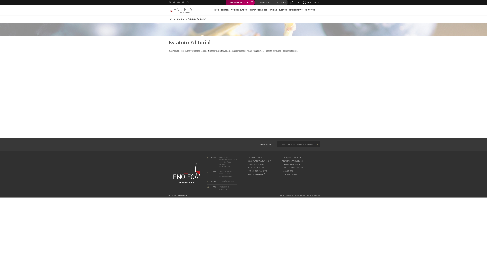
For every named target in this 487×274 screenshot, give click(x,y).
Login (297, 3)
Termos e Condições (291, 164)
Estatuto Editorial (290, 174)
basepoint (182, 195)
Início (216, 10)
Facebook (170, 2)
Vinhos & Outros (239, 10)
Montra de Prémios (258, 10)
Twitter (174, 2)
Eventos (283, 10)
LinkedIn (188, 2)
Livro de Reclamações (257, 174)
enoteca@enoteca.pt (226, 181)
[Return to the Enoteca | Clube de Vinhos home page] (181, 10)
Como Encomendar (256, 164)
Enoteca (225, 10)
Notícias (273, 10)
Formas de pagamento (257, 171)
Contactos (310, 10)
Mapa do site (287, 171)
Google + (178, 2)
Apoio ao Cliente (255, 158)
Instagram (183, 2)
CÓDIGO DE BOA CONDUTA (292, 168)
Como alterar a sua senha (259, 161)
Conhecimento (296, 10)
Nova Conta (313, 3)
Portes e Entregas (256, 168)
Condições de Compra (291, 158)
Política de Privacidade (292, 161)
